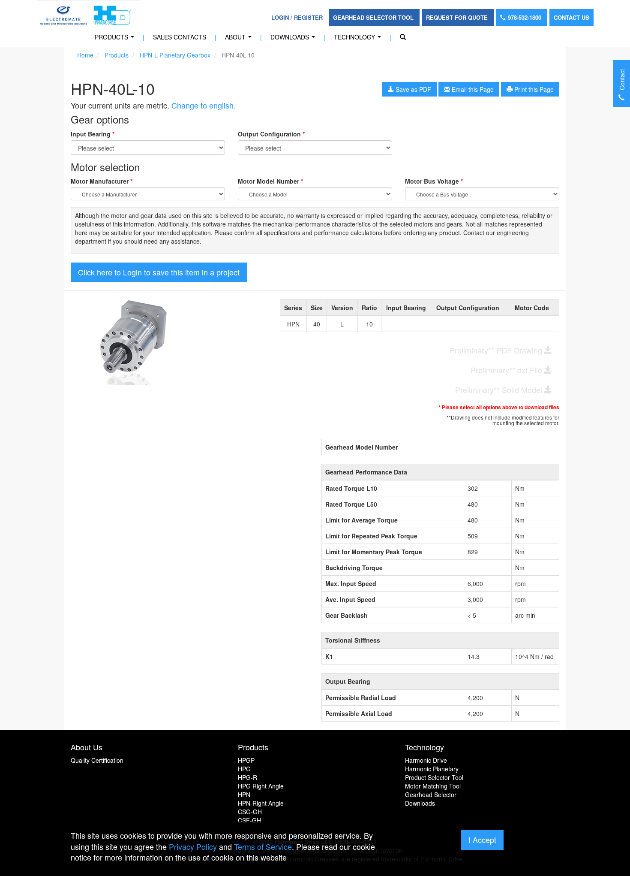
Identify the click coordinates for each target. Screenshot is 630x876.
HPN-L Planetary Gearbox (175, 55)
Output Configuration (271, 134)
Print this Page (533, 89)
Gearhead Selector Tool (374, 17)
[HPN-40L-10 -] (169, 342)
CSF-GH (249, 820)
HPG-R (247, 777)
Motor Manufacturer (101, 181)
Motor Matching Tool (433, 786)
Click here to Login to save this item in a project (159, 272)
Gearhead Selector (430, 794)
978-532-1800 (525, 17)
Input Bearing (92, 134)
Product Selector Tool (434, 777)
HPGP (246, 760)
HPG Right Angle (261, 786)
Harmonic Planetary (432, 768)
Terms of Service (263, 846)
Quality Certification (97, 760)
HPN (244, 794)
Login (280, 17)
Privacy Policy (193, 846)
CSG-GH (250, 811)
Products (116, 39)
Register (308, 17)
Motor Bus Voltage (434, 181)
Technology (359, 39)
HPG (244, 768)
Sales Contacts (179, 37)
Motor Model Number (270, 181)
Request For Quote (457, 17)
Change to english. (203, 105)
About (240, 39)
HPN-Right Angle (261, 803)
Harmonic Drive (426, 760)
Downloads (294, 39)
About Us (86, 746)
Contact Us (571, 17)
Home (85, 55)
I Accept (482, 839)
